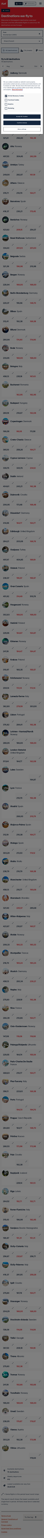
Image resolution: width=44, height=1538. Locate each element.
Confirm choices (22, 122)
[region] (22, 105)
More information (17, 89)
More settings (22, 129)
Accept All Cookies (22, 116)
